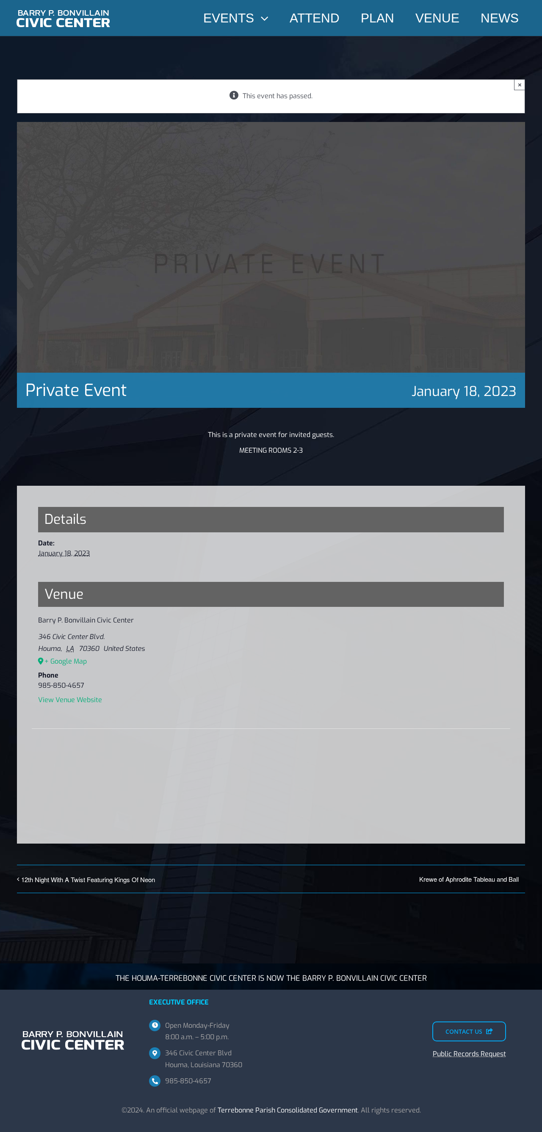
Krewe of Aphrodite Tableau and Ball (469, 879)
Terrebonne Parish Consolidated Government (288, 1110)
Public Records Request (469, 1053)
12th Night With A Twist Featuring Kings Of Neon (88, 879)
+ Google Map (65, 661)
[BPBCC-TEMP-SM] (63, 7)
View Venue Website (70, 699)
